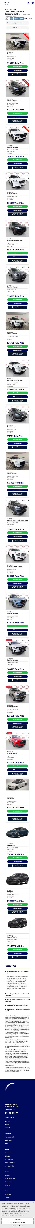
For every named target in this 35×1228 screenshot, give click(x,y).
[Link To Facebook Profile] (6, 1113)
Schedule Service (9, 1153)
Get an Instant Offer (10, 1137)
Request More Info (17, 66)
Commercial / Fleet (9, 1166)
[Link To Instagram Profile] (13, 1113)
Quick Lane (7, 1156)
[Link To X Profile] (10, 1113)
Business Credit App (10, 1178)
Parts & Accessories (9, 1163)
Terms (6, 1143)
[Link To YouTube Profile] (17, 1113)
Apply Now (7, 1175)
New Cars (7, 1124)
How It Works (8, 1140)
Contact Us (7, 1197)
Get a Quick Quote (9, 1182)
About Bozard (8, 1194)
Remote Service (9, 1159)
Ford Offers (7, 1185)
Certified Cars (8, 1128)
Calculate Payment (17, 70)
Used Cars (7, 1121)
